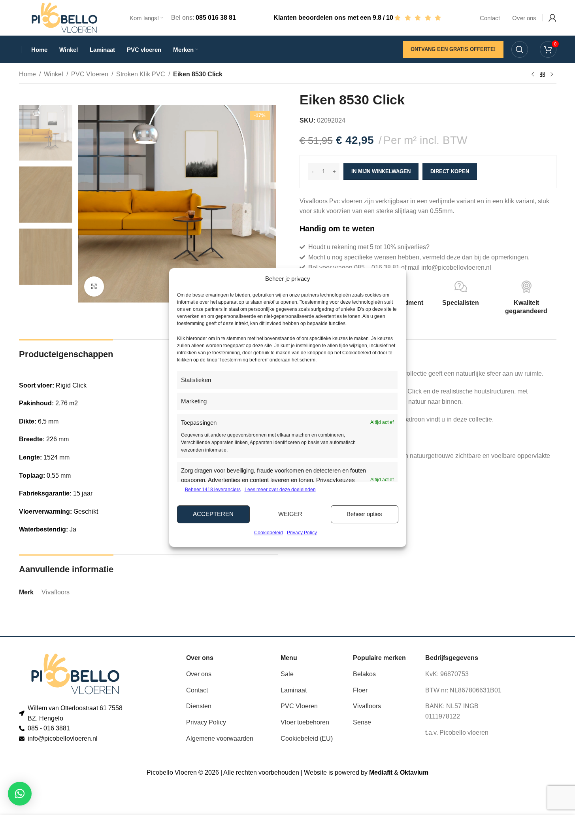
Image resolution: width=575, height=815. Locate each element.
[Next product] (551, 74)
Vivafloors (367, 706)
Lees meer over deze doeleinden (280, 489)
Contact (197, 690)
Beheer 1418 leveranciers (213, 489)
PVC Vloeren (89, 74)
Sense (362, 722)
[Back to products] (542, 74)
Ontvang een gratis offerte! (453, 49)
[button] (20, 794)
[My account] (552, 18)
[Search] (519, 49)
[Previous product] (532, 74)
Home (27, 74)
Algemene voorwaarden (219, 738)
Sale (287, 674)
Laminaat (294, 690)
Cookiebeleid (268, 532)
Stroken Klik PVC (140, 74)
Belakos (364, 674)
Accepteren (213, 514)
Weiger (290, 514)
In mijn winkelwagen (381, 171)
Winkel (53, 74)
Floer (360, 690)
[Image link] (75, 673)
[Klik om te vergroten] (94, 286)
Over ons (198, 674)
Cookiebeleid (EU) (307, 738)
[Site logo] (64, 17)
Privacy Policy (302, 532)
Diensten (198, 706)
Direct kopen (449, 171)
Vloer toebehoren (305, 722)
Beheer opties (364, 514)
